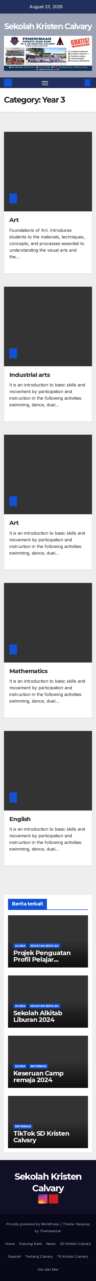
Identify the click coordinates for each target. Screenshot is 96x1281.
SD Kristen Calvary (75, 1243)
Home (10, 1243)
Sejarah (14, 1256)
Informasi (38, 1066)
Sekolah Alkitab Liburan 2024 (37, 1016)
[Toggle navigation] (45, 82)
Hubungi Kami (30, 1243)
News (51, 1243)
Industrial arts (29, 374)
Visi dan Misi (48, 1269)
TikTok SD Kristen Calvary (41, 1137)
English (20, 819)
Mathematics (28, 671)
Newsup (83, 1224)
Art (14, 220)
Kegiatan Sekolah (44, 945)
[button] (79, 82)
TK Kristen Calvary (72, 1256)
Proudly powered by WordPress (33, 1224)
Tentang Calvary (39, 1256)
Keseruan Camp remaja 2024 (38, 1076)
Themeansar (50, 1231)
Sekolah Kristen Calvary (48, 26)
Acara (20, 945)
